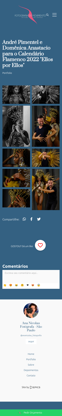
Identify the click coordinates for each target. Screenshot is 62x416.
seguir (31, 341)
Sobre (31, 364)
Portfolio (7, 73)
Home (31, 354)
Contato (31, 375)
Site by (25, 387)
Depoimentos (31, 370)
